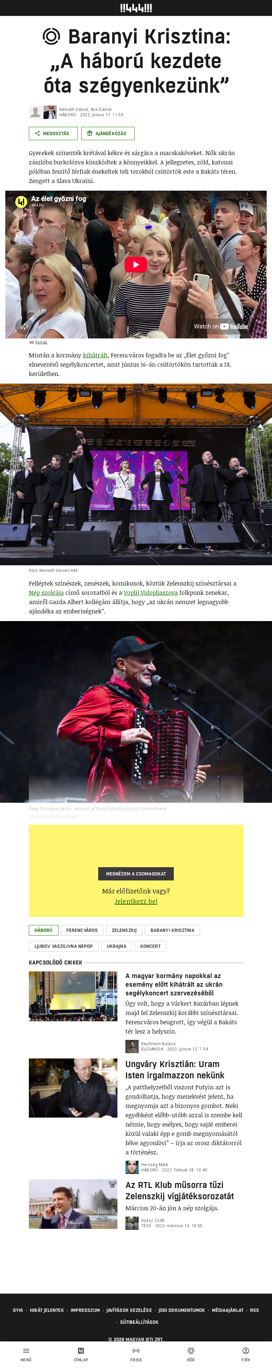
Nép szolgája (46, 592)
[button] (43, 930)
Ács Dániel (101, 109)
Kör (191, 1360)
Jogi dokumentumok (182, 1310)
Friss (136, 1360)
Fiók (245, 1360)
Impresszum (85, 1310)
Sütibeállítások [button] (139, 1322)
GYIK (18, 1310)
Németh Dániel (73, 109)
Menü (26, 1360)
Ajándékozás (111, 133)
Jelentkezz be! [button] (136, 901)
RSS (254, 1310)
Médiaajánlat (227, 1310)
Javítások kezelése (129, 1310)
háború (67, 115)
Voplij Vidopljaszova (151, 592)
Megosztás (56, 133)
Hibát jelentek (47, 1310)
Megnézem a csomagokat (136, 873)
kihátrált (95, 355)
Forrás (41, 342)
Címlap (81, 1360)
